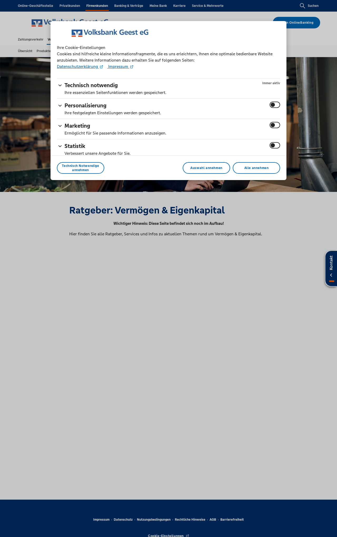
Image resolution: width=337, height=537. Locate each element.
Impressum (118, 66)
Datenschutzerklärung (78, 66)
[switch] (275, 105)
